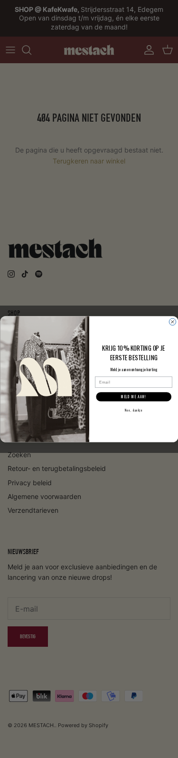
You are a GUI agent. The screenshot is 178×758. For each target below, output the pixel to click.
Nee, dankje (133, 410)
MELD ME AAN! (133, 397)
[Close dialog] (172, 321)
